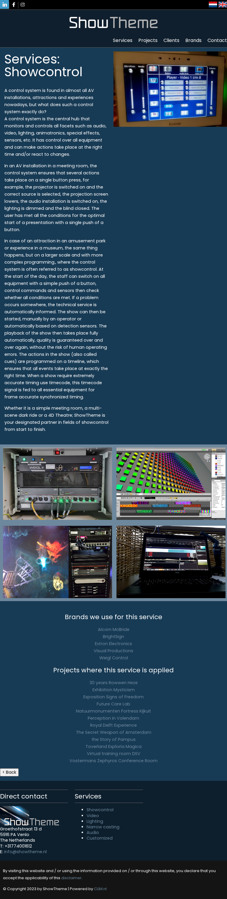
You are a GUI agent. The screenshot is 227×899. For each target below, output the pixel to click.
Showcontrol (100, 810)
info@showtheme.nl (25, 852)
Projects (148, 40)
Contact (217, 40)
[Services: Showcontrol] (57, 483)
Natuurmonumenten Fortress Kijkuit (113, 711)
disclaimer (71, 877)
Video (93, 816)
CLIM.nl (100, 888)
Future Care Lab (113, 704)
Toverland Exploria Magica (113, 746)
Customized (100, 838)
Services (122, 40)
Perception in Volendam (113, 718)
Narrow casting (103, 827)
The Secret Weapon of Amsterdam (113, 732)
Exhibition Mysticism (114, 690)
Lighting (95, 821)
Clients (171, 40)
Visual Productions (113, 651)
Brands (193, 40)
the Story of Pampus (114, 739)
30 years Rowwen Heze (114, 683)
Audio (93, 832)
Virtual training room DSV (113, 754)
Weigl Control (113, 658)
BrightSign (113, 637)
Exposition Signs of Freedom (113, 697)
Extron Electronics (113, 644)
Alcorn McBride (113, 629)
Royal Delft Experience (113, 725)
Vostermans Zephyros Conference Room (113, 761)
